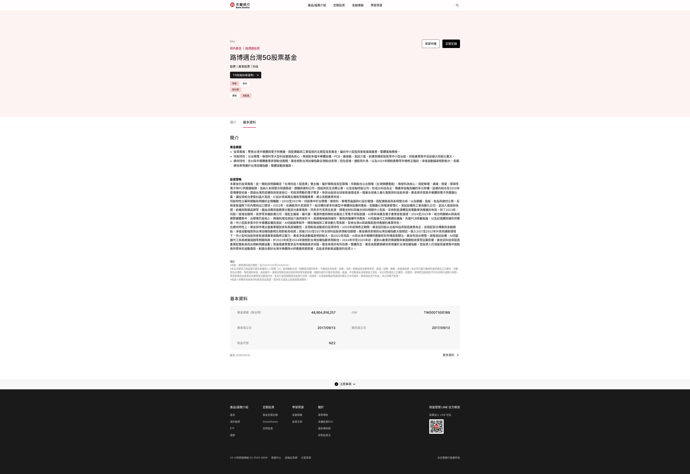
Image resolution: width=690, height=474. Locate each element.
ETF (232, 428)
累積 (234, 95)
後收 (245, 83)
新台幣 (235, 89)
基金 (232, 414)
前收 (234, 83)
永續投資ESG (325, 421)
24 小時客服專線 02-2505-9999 (249, 457)
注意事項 (306, 457)
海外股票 (235, 421)
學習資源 (376, 5)
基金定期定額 (270, 414)
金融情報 (358, 5)
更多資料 (448, 355)
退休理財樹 (324, 428)
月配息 (246, 95)
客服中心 (276, 457)
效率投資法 (324, 435)
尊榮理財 (323, 414)
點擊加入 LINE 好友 (440, 414)
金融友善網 (291, 457)
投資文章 (297, 421)
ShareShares (270, 421)
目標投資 (268, 428)
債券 (232, 435)
